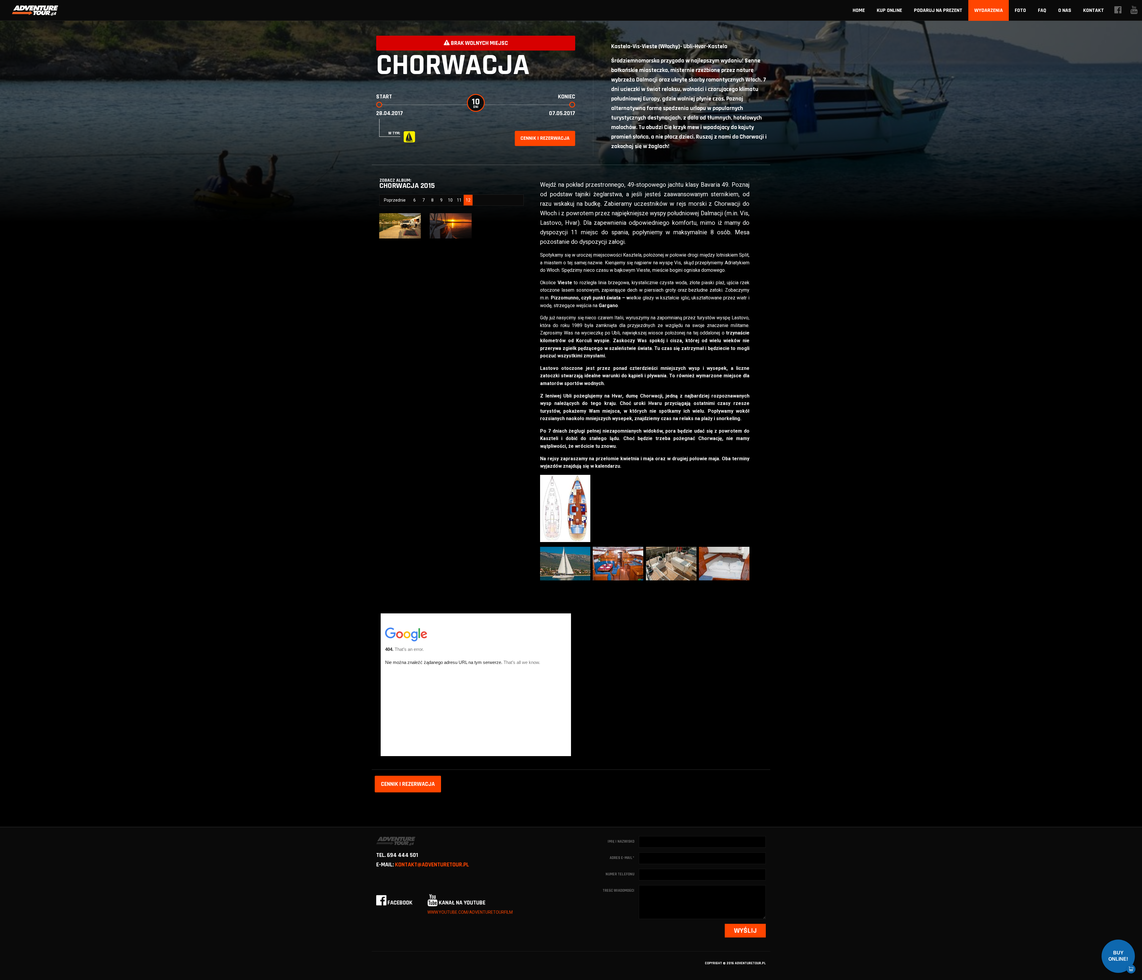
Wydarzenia (988, 10)
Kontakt (1093, 10)
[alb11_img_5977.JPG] (450, 225)
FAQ (1042, 10)
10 (450, 200)
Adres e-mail (622, 857)
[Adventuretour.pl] (35, 10)
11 (459, 200)
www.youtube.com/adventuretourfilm (470, 912)
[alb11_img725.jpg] (400, 225)
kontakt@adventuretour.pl (432, 865)
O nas (1064, 10)
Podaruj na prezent (938, 10)
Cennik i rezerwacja (545, 138)
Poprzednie (395, 200)
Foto (1020, 10)
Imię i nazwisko (621, 841)
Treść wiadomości (618, 890)
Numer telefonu (619, 874)
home (859, 10)
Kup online (889, 10)
